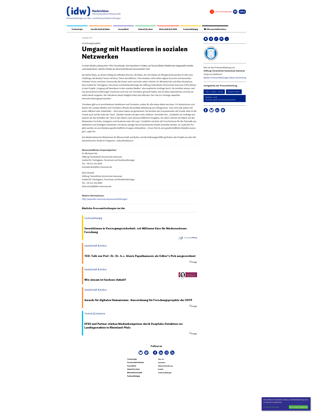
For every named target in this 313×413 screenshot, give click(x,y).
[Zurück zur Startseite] (94, 12)
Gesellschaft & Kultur (100, 29)
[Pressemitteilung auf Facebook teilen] (206, 110)
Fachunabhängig (190, 29)
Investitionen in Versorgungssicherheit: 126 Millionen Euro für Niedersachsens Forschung (135, 230)
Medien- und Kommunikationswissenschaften (221, 98)
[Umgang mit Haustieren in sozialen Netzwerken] (211, 39)
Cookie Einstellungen (165, 373)
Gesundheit (123, 29)
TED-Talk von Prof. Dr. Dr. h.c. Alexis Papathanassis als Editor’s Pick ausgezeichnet (140, 256)
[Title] (216, 39)
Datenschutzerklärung (165, 366)
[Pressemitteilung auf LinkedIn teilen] (217, 110)
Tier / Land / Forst (214, 92)
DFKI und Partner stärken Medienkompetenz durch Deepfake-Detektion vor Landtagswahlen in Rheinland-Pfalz (133, 326)
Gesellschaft (234, 92)
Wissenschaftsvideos (216, 29)
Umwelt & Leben (145, 29)
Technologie (77, 29)
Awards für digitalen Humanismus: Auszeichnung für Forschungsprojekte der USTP (138, 300)
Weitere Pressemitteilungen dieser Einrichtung (225, 77)
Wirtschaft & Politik (168, 29)
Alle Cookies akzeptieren (298, 407)
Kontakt (160, 369)
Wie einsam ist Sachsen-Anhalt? (105, 280)
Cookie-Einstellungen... (271, 407)
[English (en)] (235, 12)
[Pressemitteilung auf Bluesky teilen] (211, 110)
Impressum (161, 362)
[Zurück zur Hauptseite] (242, 12)
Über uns (161, 359)
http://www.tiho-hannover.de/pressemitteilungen (104, 199)
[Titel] (206, 39)
